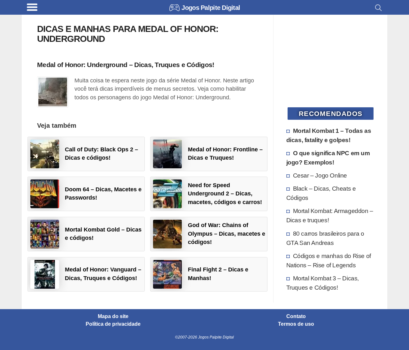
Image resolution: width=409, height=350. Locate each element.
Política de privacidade (113, 324)
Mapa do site (113, 316)
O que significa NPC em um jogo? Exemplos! (328, 157)
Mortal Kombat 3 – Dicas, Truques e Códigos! (322, 283)
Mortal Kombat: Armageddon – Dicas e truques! (329, 215)
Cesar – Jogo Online (320, 175)
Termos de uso (296, 324)
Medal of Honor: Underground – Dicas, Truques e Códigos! (125, 64)
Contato (296, 316)
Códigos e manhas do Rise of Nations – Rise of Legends (328, 260)
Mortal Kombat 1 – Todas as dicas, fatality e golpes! (328, 135)
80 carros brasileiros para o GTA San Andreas (325, 238)
